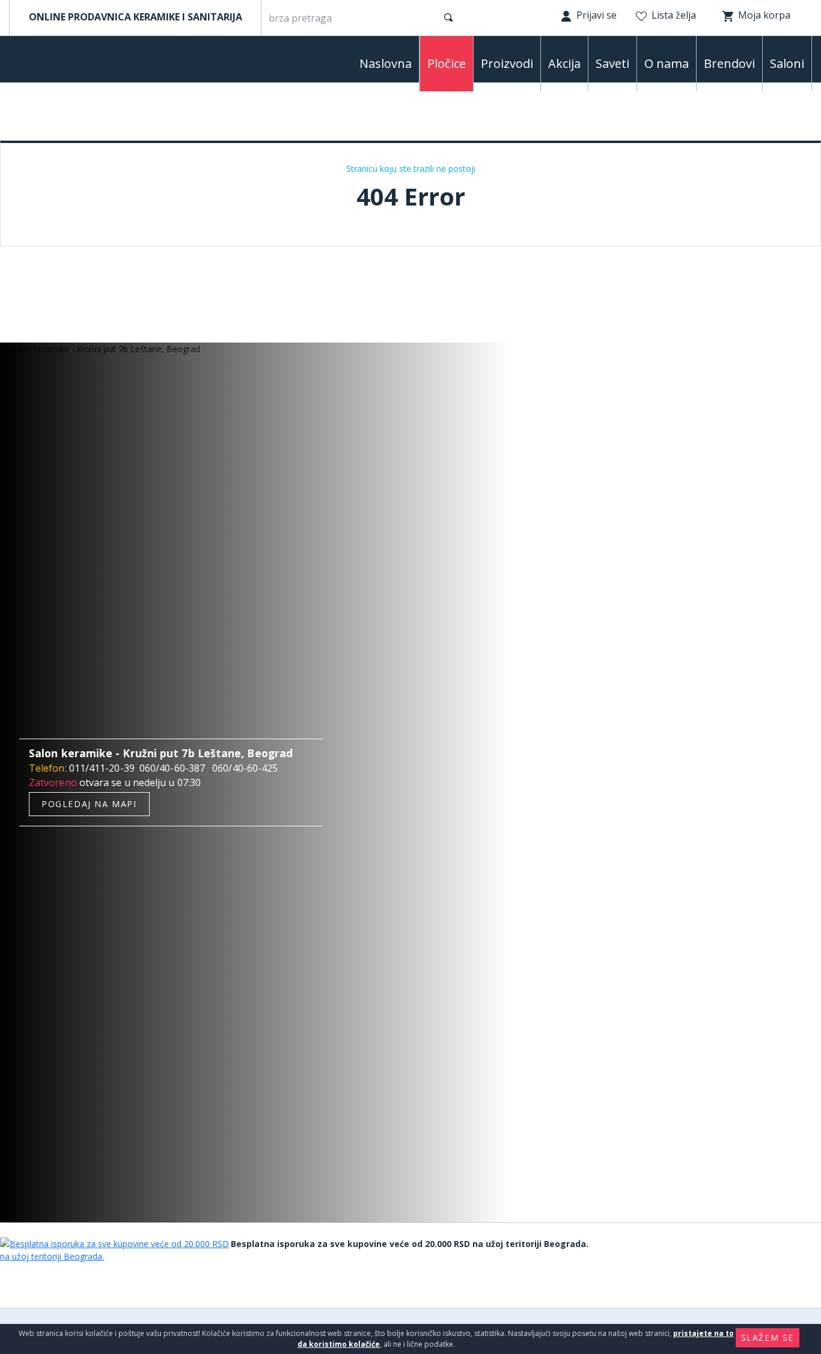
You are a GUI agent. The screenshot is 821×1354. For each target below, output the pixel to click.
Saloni (787, 63)
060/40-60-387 (172, 768)
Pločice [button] (446, 63)
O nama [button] (666, 63)
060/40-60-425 (245, 768)
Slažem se (767, 1337)
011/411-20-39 (102, 768)
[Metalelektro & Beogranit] (72, 62)
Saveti (612, 63)
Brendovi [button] (729, 63)
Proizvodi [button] (507, 63)
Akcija (564, 63)
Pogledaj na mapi (89, 804)
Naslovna (385, 63)
